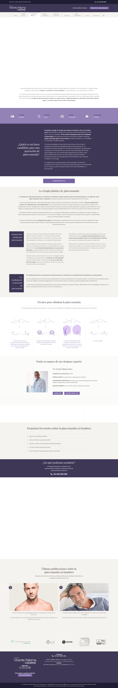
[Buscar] (103, 14)
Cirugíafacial (23, 14)
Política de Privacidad (82, 684)
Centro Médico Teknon (80, 8)
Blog (87, 15)
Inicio (15, 15)
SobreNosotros (77, 14)
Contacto (96, 15)
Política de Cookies (91, 684)
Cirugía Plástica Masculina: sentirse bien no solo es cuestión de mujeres (84, 613)
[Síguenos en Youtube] (29, 667)
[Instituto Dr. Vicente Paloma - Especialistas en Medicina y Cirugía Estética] (17, 8)
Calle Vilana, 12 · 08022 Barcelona (63, 661)
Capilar (66, 15)
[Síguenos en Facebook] (20, 667)
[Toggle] (27, 436)
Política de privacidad (61, 686)
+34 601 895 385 (60, 474)
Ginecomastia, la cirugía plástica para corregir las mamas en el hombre (33, 613)
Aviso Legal (73, 684)
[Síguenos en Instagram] (23, 667)
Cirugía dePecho (34, 14)
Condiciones (73, 686)
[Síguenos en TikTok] (26, 667)
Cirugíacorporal (45, 14)
